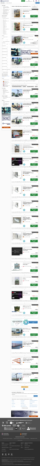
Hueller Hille (22, 403)
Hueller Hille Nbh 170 (24, 406)
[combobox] (6, 79)
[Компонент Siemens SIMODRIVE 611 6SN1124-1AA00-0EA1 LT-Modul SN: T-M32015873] (17, 175)
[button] (39, 1)
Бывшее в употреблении (6, 92)
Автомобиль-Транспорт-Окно (34, 400)
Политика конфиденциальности (19, 464)
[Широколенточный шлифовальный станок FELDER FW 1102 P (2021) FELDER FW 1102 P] (17, 13)
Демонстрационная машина (5, 91)
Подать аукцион (34, 53)
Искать (38, 2)
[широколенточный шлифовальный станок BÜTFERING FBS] (17, 40)
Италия (5, 84)
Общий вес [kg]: (4, 57)
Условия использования (26, 464)
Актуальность (34, 6)
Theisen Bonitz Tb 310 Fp (33, 438)
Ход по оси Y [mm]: (4, 63)
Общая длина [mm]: (4, 48)
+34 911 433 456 (24, 434)
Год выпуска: (3, 42)
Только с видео (6, 103)
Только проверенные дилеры (5, 104)
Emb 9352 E (13, 403)
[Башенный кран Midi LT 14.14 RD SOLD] (17, 332)
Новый (4, 89)
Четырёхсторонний (30, 86)
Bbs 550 (13, 400)
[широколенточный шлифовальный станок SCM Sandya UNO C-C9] (17, 309)
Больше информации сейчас (33, 322)
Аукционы (5, 98)
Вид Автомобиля (32, 401)
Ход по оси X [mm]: (4, 60)
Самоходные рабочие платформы (7, 438)
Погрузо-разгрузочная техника (6, 11)
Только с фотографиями (6, 102)
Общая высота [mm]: (5, 54)
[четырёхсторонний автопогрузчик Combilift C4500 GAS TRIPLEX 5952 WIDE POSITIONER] (17, 61)
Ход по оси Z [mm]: (4, 66)
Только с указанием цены (6, 41)
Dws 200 (13, 401)
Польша (6, 83)
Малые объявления (6, 97)
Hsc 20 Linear (23, 400)
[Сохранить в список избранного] (37, 10)
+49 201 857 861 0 (24, 433)
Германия (6, 81)
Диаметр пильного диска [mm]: (6, 69)
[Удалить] (35, 3)
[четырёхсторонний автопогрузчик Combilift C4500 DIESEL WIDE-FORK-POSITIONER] (17, 93)
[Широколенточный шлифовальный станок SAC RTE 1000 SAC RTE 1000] (17, 267)
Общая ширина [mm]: (5, 51)
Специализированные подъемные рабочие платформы (21, 438)
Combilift (24, 86)
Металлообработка (6, 9)
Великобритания (7, 85)
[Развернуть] (24, 20)
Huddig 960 (22, 401)
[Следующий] (21, 13)
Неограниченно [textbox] (6, 79)
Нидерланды (6, 82)
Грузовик (31, 403)
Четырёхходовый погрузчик (16, 86)
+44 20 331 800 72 (5, 433)
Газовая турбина (20, 440)
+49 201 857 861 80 (6, 434)
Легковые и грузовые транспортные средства (6, 7)
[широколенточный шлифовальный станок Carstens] (17, 281)
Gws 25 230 (13, 406)
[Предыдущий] (12, 13)
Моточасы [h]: (4, 45)
